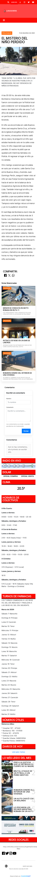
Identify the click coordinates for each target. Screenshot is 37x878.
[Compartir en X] (9, 275)
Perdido (14, 24)
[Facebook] (20, 2)
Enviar (26, 431)
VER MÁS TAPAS (18, 752)
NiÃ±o (5, 24)
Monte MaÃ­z (7, 28)
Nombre (8, 398)
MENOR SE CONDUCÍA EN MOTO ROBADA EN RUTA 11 (15, 309)
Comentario (9, 407)
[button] (8, 2)
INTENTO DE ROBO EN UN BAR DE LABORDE (16, 342)
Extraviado (24, 24)
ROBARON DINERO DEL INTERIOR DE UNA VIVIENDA (17, 374)
